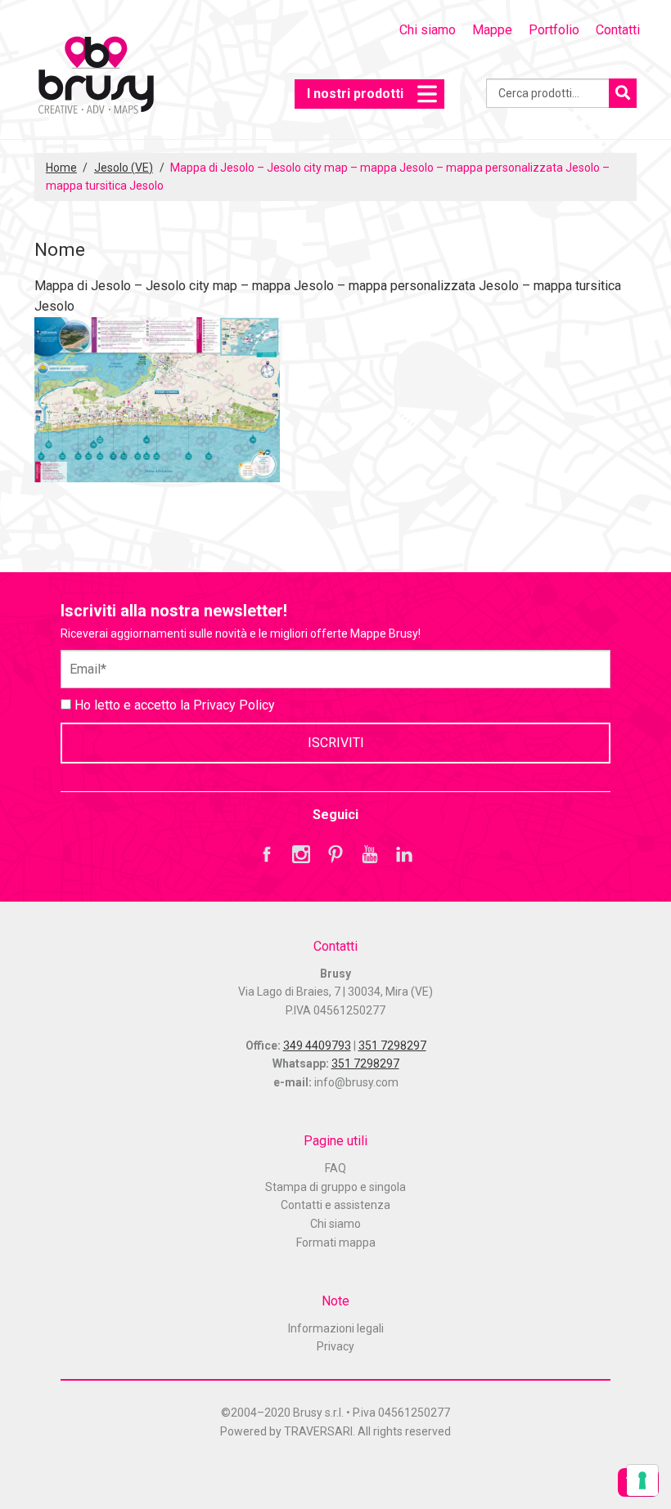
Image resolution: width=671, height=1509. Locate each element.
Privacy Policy (234, 705)
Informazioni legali (336, 1328)
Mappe (492, 30)
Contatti (618, 30)
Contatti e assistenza (335, 1204)
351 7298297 (392, 1045)
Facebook (267, 854)
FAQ (335, 1168)
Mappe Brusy (95, 77)
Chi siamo (427, 30)
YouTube (370, 854)
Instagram (301, 854)
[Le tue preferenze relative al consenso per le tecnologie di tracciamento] (642, 1480)
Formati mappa (336, 1242)
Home (61, 167)
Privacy (335, 1346)
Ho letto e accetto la (173, 705)
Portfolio (554, 30)
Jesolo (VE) (123, 167)
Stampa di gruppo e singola (335, 1186)
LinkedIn (404, 854)
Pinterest (335, 854)
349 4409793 (317, 1045)
